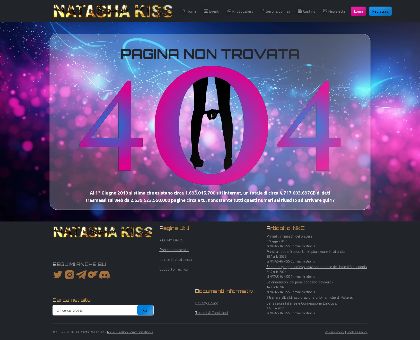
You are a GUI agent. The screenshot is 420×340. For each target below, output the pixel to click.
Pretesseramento (174, 250)
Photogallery (242, 11)
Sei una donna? (278, 11)
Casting (309, 11)
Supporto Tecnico (173, 269)
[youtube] (104, 274)
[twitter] (57, 274)
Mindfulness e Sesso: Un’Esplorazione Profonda (305, 251)
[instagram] (69, 274)
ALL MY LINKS (171, 240)
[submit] (145, 310)
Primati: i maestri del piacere (289, 236)
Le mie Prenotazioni (175, 259)
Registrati (380, 11)
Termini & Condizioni (211, 312)
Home (191, 11)
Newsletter (337, 11)
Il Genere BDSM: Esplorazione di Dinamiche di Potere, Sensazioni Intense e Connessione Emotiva (309, 300)
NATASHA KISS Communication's (130, 331)
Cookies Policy (357, 331)
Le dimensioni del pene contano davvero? (299, 282)
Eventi (214, 11)
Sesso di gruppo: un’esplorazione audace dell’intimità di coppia (316, 267)
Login (358, 11)
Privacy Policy (206, 303)
